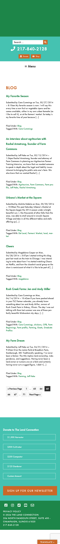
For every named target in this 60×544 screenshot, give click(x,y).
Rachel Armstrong (27, 187)
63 (35, 388)
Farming (32, 327)
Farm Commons (37, 184)
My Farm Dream (15, 340)
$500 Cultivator (14, 446)
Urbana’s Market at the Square (24, 197)
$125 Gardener (14, 466)
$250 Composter (14, 456)
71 (25, 394)
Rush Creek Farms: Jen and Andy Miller (28, 289)
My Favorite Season (17, 96)
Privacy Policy (12, 511)
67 (16, 394)
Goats (40, 327)
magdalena (23, 278)
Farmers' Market (35, 233)
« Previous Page (15, 389)
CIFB (45, 324)
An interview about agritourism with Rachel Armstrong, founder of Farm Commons (26, 144)
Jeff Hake (14, 187)
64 (42, 388)
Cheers (10, 246)
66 (10, 394)
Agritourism (24, 184)
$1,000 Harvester (15, 437)
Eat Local (23, 233)
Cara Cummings (26, 128)
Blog (19, 125)
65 (48, 388)
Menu (32, 66)
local (45, 233)
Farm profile (22, 327)
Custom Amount (14, 476)
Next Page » (34, 395)
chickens (38, 324)
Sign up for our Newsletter (30, 491)
